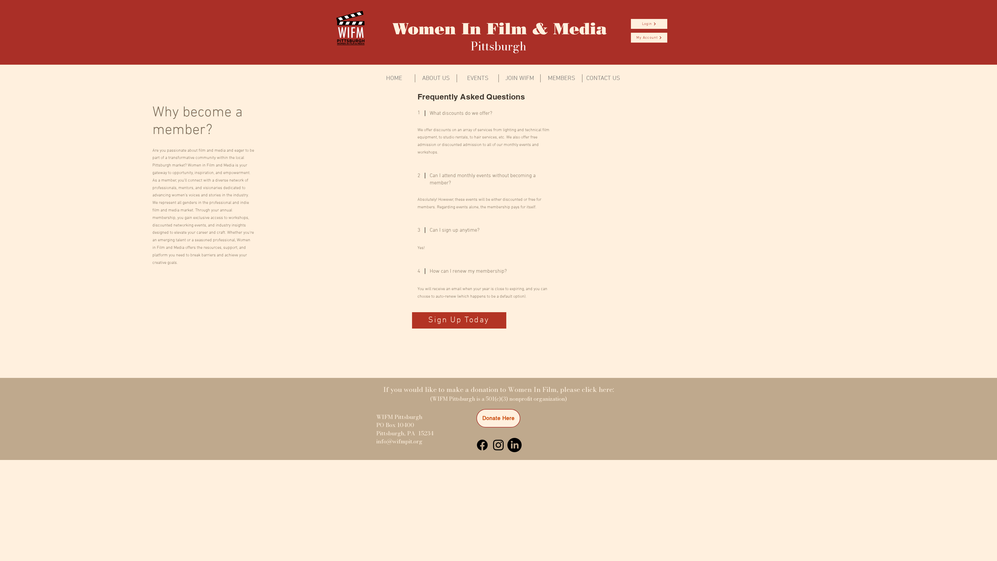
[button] (649, 24)
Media (577, 28)
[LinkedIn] (514, 445)
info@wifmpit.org (399, 441)
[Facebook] (482, 445)
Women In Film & (470, 28)
